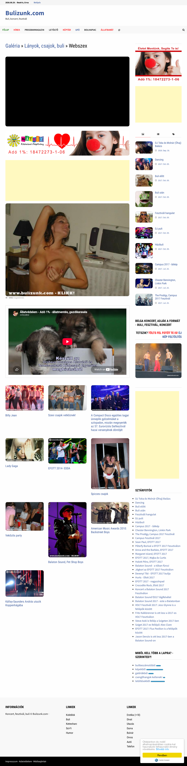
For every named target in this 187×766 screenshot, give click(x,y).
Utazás (130, 723)
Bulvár (130, 732)
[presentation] (143, 134)
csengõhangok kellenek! (149, 677)
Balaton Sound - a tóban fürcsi (152, 565)
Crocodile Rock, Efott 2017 (149, 585)
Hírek (17, 29)
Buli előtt (159, 176)
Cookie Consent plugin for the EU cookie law (162, 760)
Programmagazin (34, 29)
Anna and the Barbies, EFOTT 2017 (154, 549)
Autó (129, 741)
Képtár (67, 29)
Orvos (130, 737)
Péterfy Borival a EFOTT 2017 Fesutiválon (157, 546)
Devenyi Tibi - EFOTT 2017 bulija (152, 573)
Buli (68, 719)
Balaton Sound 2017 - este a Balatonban (157, 601)
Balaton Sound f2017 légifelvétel (153, 597)
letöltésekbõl (143, 681)
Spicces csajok (99, 494)
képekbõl (140, 669)
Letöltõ (53, 29)
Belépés (37, 2)
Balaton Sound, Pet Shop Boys (65, 562)
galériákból (141, 673)
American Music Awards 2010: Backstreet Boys (109, 530)
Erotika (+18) (133, 714)
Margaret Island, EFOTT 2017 (151, 553)
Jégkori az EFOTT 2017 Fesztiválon (154, 569)
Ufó (77, 29)
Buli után (159, 192)
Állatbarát (107, 29)
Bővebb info (162, 749)
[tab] (143, 134)
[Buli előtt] (144, 176)
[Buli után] (144, 193)
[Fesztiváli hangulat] (144, 213)
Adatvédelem (25, 761)
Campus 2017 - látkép (166, 264)
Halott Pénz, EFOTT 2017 (149, 561)
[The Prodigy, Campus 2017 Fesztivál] (144, 295)
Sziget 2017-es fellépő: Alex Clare (153, 624)
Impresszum (11, 761)
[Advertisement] (67, 180)
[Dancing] (144, 160)
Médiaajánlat (39, 761)
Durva (130, 728)
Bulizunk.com (24, 13)
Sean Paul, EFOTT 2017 (148, 542)
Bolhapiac (90, 29)
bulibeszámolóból (145, 665)
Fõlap (5, 29)
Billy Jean (11, 415)
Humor (69, 732)
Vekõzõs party (13, 535)
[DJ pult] (144, 229)
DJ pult (158, 228)
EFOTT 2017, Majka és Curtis (150, 557)
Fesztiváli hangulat (165, 213)
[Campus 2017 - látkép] (144, 264)
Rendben (162, 755)
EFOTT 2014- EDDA (59, 468)
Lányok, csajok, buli (44, 46)
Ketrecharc (71, 723)
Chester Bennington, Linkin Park (165, 281)
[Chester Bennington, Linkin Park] (144, 280)
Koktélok (70, 714)
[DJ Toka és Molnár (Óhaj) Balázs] (144, 143)
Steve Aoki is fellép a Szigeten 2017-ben (157, 620)
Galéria (12, 46)
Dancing (159, 159)
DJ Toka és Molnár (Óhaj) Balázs (152, 498)
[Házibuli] (144, 245)
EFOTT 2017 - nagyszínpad (149, 581)
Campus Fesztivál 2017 (147, 538)
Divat (129, 719)
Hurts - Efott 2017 (145, 577)
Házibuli (159, 244)
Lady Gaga (11, 466)
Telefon (130, 746)
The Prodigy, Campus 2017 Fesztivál (166, 297)
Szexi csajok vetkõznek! (62, 415)
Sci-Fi (69, 728)
